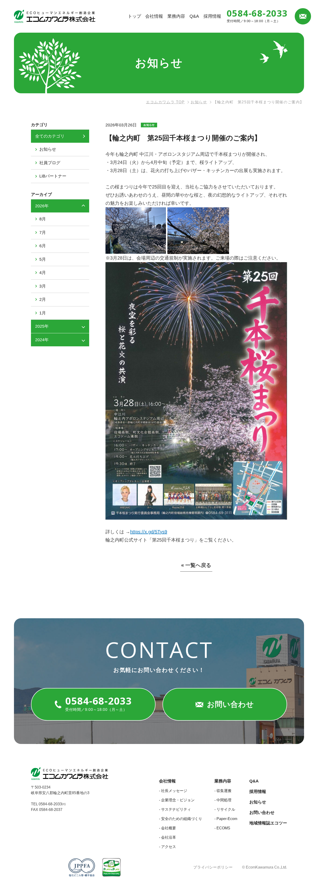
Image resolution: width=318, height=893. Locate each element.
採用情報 (212, 16)
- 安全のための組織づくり (180, 819)
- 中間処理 (222, 800)
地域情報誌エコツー (268, 823)
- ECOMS (222, 828)
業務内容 (176, 16)
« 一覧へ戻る (196, 565)
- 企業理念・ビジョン (177, 800)
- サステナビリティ (175, 809)
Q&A (194, 16)
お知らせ (257, 802)
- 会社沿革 (167, 837)
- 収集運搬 (222, 791)
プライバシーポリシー (213, 867)
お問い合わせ (261, 812)
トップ (134, 16)
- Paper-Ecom (225, 819)
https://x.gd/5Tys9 (148, 531)
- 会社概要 (167, 828)
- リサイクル (224, 809)
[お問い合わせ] (302, 16)
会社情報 (154, 16)
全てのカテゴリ (49, 136)
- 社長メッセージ (173, 791)
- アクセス (167, 847)
